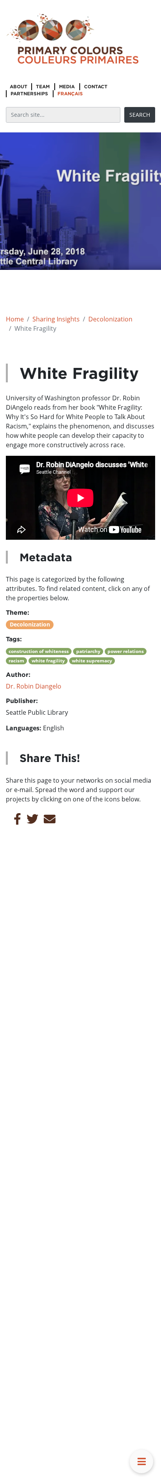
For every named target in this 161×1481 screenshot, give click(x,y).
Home (15, 319)
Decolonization (110, 319)
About (18, 86)
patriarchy (88, 651)
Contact (95, 86)
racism (16, 660)
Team (43, 86)
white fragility (48, 660)
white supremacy (92, 660)
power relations (125, 651)
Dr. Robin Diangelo (33, 686)
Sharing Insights (56, 319)
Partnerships (29, 93)
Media (67, 86)
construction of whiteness (39, 651)
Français (70, 93)
